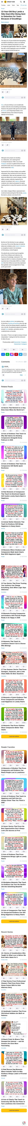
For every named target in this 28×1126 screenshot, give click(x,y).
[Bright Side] (9, 2)
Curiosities (3, 592)
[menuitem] (3, 5)
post (2, 263)
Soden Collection (20, 246)
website (12, 321)
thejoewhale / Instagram (20, 342)
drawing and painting (13, 323)
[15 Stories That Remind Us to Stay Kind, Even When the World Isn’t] (14, 397)
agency (17, 181)
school (4, 110)
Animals (3, 528)
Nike (12, 167)
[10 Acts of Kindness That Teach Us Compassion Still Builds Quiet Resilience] (14, 453)
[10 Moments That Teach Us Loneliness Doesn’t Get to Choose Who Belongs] (14, 630)
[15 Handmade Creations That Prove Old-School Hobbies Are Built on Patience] (14, 1000)
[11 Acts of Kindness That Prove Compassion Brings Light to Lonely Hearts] (14, 843)
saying (24, 193)
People (2, 8)
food (6, 329)
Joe (2, 104)
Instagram (3, 163)
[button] (5, 349)
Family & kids (4, 732)
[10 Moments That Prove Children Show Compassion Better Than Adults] (14, 714)
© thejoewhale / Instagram (6, 89)
